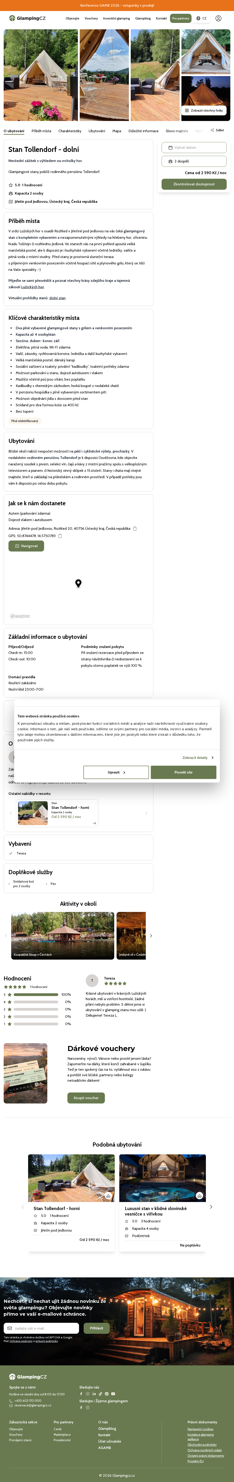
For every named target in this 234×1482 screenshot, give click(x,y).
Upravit (114, 772)
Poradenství (62, 1440)
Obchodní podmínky (202, 1445)
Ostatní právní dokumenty (206, 1456)
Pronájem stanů (20, 1440)
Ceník (57, 1429)
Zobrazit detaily (195, 758)
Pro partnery (180, 18)
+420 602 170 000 (28, 1401)
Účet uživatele (109, 1441)
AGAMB (104, 1448)
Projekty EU (196, 1461)
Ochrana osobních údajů (205, 1450)
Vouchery (91, 18)
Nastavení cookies (200, 1429)
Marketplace (62, 1435)
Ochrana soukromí (21, 1341)
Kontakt (161, 18)
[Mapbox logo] (20, 616)
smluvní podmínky (46, 1341)
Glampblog (143, 18)
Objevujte (72, 18)
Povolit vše (183, 772)
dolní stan (57, 298)
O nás (103, 1422)
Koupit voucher (86, 1098)
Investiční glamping (116, 18)
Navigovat (29, 546)
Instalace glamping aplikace (201, 1437)
